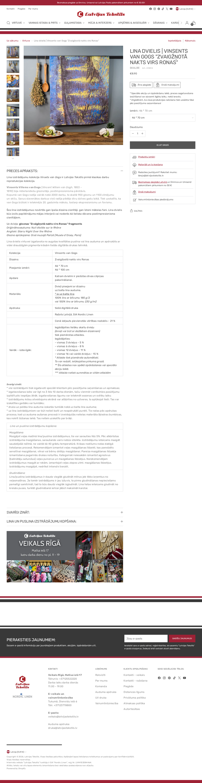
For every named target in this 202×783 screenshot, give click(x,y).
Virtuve (26, 40)
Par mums (101, 680)
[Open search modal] (8, 23)
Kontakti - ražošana (135, 680)
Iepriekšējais (174, 40)
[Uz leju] (13, 158)
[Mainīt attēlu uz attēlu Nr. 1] (13, 52)
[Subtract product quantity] (133, 133)
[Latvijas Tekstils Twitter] (167, 8)
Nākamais (190, 40)
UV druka (100, 697)
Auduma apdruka (105, 692)
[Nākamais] (181, 22)
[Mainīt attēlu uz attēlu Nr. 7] (13, 139)
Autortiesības (132, 709)
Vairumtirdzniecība (106, 703)
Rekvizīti (100, 674)
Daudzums (136, 127)
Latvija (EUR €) (186, 9)
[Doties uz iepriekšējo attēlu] (185, 615)
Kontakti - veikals (134, 674)
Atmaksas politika (134, 703)
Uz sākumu (12, 40)
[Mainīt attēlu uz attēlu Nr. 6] (13, 124)
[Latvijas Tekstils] (101, 14)
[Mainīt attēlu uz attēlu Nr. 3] (13, 81)
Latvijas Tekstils (31, 756)
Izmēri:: (141, 110)
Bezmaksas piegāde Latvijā (152, 182)
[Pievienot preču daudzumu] (142, 133)
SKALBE (135, 67)
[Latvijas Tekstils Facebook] (150, 8)
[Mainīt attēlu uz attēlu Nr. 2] (13, 66)
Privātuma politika (135, 697)
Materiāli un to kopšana (150, 164)
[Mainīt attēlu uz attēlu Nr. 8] (13, 153)
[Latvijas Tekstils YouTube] (171, 8)
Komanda (101, 686)
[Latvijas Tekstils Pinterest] (158, 8)
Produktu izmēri (146, 157)
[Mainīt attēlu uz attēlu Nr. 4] (13, 95)
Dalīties (138, 211)
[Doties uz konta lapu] (187, 23)
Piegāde (129, 686)
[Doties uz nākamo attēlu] (192, 614)
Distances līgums (134, 692)
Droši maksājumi (147, 192)
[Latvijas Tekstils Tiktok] (162, 8)
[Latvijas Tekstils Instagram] (154, 8)
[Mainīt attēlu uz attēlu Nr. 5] (13, 110)
